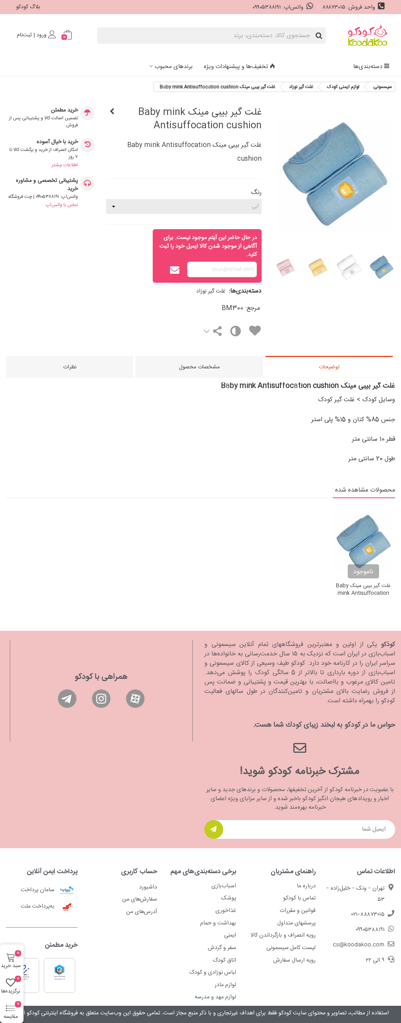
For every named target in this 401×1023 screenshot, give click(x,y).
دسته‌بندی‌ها (367, 67)
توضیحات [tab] (329, 367)
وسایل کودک (378, 400)
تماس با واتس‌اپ (62, 205)
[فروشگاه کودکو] (367, 35)
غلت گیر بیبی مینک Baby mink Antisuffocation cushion (363, 593)
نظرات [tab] (69, 367)
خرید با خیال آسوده (57, 142)
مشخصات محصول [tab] (199, 367)
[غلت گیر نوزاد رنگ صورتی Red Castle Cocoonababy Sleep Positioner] (112, 112)
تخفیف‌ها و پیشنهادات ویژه (236, 67)
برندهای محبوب (174, 67)
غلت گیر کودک (336, 400)
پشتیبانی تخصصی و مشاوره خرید (47, 185)
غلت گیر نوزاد (211, 291)
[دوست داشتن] (254, 332)
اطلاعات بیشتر (65, 165)
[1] (213, 829)
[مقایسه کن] (234, 333)
